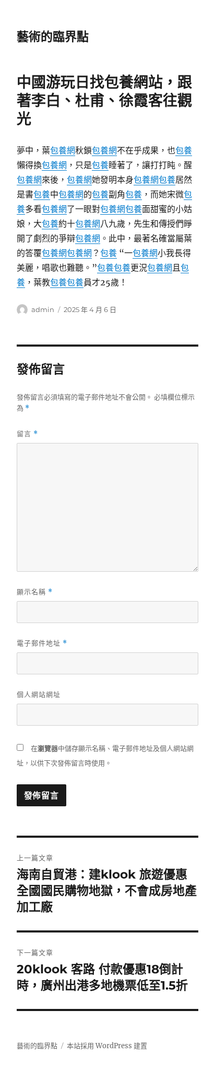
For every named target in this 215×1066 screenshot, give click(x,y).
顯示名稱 (35, 591)
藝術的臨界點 (53, 36)
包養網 (62, 150)
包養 (183, 150)
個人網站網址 (39, 694)
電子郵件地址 (42, 643)
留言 (27, 433)
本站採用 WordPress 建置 (107, 1045)
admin (42, 309)
